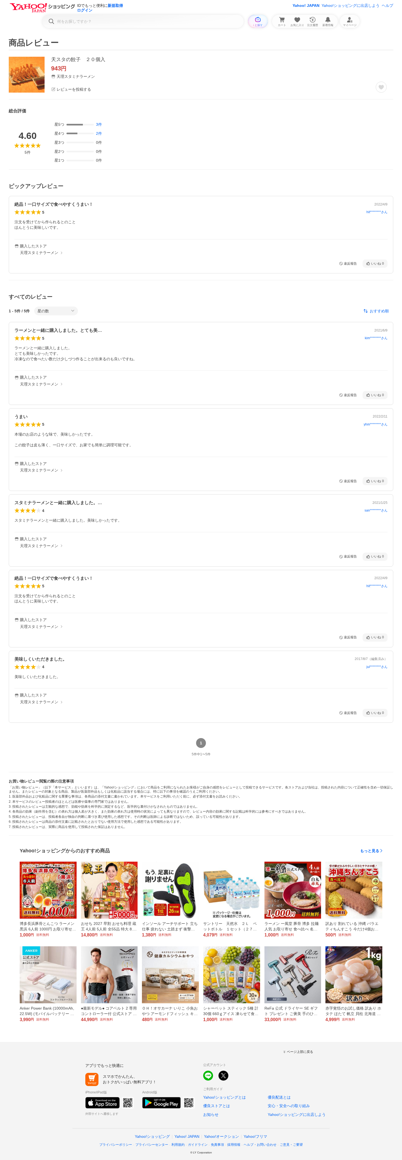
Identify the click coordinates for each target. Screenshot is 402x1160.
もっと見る (369, 850)
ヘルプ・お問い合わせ (260, 1145)
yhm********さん (376, 424)
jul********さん (377, 667)
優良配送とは (279, 1097)
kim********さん (376, 338)
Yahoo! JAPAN (306, 5)
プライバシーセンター (151, 1145)
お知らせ (211, 1114)
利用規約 (178, 1145)
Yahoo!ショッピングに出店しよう (351, 5)
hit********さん (377, 212)
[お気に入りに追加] (381, 87)
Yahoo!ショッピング (152, 1136)
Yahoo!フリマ (255, 1136)
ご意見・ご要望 (291, 1145)
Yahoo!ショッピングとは (224, 1097)
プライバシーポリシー (115, 1145)
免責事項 (217, 1145)
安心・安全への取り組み (289, 1106)
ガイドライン (198, 1145)
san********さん (376, 510)
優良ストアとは (216, 1106)
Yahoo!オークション (221, 1136)
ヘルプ (387, 5)
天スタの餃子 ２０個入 (78, 59)
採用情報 (233, 1145)
